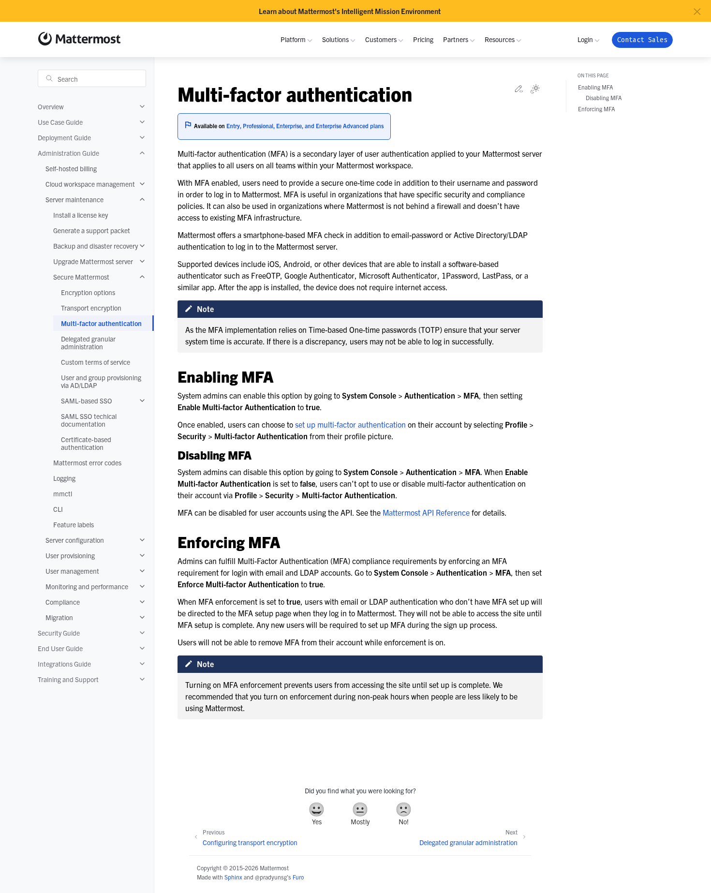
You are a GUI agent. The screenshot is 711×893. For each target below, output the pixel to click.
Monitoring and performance (86, 586)
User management (72, 570)
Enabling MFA (595, 87)
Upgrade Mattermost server (93, 261)
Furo (298, 876)
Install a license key (80, 214)
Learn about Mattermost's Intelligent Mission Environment (350, 11)
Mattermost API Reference (426, 512)
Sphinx (233, 876)
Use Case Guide (60, 122)
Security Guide (59, 632)
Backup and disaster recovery (95, 245)
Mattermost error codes (87, 462)
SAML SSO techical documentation (89, 420)
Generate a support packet (91, 230)
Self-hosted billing (71, 168)
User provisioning (70, 555)
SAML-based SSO (86, 400)
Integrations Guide (64, 663)
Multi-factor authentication (101, 323)
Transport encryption (91, 307)
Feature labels (73, 524)
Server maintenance (74, 199)
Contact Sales (642, 40)
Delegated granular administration (88, 342)
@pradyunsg (271, 876)
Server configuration (74, 540)
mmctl (62, 493)
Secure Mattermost (81, 276)
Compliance (62, 601)
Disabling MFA (604, 98)
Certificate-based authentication (86, 443)
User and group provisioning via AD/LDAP (101, 381)
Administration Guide (68, 153)
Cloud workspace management (90, 183)
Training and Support (68, 679)
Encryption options (88, 292)
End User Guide (60, 648)
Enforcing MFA (596, 108)
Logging (64, 478)
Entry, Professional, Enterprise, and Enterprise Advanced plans (305, 125)
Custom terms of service (95, 361)
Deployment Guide (64, 137)
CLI (58, 509)
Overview (51, 106)
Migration (59, 617)
